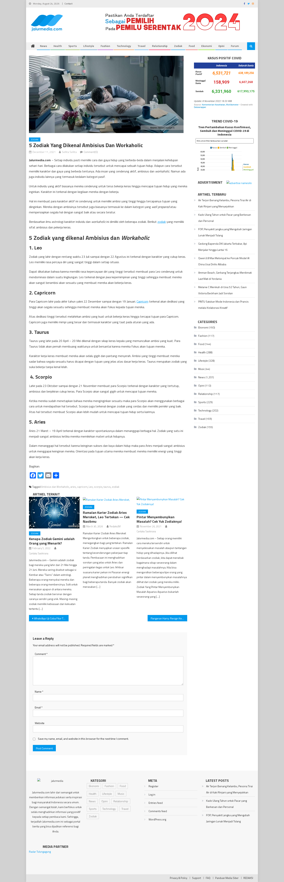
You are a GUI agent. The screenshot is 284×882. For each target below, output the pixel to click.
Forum (235, 46)
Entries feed (156, 803)
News (43, 46)
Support (196, 878)
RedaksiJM (115, 526)
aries (73, 487)
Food (192, 46)
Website (39, 723)
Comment (41, 654)
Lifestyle (88, 46)
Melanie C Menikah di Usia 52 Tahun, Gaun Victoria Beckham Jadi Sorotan (222, 290)
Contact (68, 3)
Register (153, 786)
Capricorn (142, 301)
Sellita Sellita (69, 152)
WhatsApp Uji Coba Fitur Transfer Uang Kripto (51, 618)
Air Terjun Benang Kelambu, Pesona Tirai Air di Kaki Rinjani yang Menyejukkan (224, 203)
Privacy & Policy (178, 878)
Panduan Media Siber (227, 878)
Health (58, 46)
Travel (141, 46)
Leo (91, 487)
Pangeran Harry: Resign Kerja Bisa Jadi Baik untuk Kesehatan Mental (169, 618)
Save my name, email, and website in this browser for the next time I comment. (83, 739)
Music (201, 369)
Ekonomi (206, 46)
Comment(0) (91, 152)
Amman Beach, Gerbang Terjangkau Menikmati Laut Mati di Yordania (225, 276)
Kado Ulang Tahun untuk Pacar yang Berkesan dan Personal (224, 218)
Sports (72, 46)
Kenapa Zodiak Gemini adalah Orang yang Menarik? (52, 541)
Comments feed (158, 811)
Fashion (105, 46)
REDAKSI (248, 878)
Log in (152, 794)
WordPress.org (157, 819)
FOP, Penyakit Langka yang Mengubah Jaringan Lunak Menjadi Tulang (225, 232)
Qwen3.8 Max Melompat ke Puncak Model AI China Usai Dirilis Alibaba (223, 261)
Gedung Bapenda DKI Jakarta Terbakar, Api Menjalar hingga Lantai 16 (222, 247)
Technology (124, 46)
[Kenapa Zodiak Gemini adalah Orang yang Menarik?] (54, 512)
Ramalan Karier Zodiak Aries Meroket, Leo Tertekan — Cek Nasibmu (106, 517)
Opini (221, 46)
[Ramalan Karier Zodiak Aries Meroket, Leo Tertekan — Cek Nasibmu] (108, 499)
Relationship (160, 46)
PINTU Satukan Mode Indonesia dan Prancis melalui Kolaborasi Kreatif (223, 304)
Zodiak (178, 46)
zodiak (161, 221)
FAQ (208, 878)
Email (39, 707)
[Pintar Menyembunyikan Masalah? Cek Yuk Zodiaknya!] (162, 501)
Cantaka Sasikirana (38, 553)
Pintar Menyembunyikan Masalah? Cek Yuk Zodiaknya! (159, 519)
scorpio (98, 487)
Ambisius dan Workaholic (55, 487)
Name (39, 691)
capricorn (82, 487)
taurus (107, 487)
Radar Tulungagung (40, 852)
